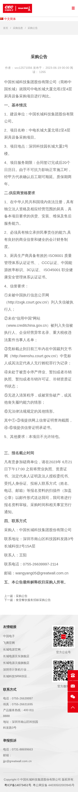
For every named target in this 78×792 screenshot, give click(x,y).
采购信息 (18, 28)
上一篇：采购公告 (15, 596)
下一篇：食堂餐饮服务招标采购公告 (27, 600)
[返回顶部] (72, 707)
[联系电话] (72, 675)
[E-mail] (72, 686)
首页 (5, 28)
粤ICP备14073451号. (18, 785)
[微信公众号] (72, 696)
